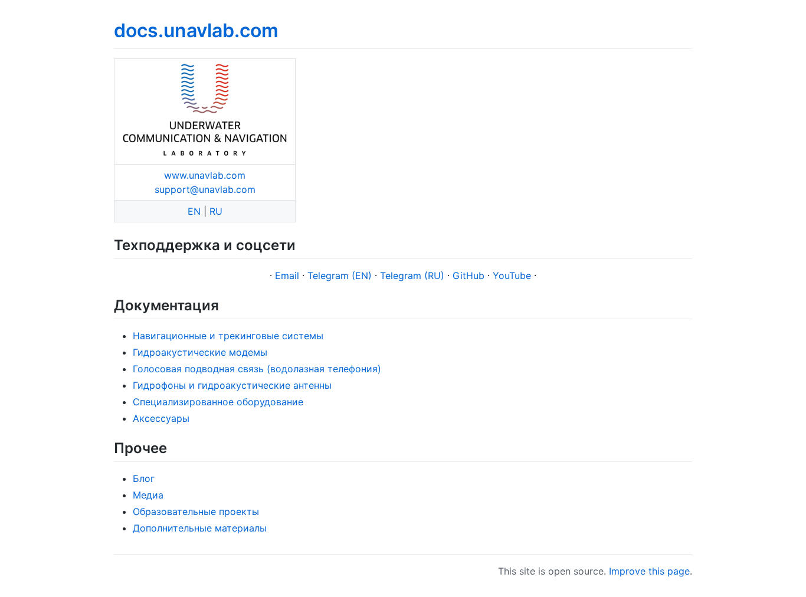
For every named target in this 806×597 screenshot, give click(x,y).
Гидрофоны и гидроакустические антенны (232, 385)
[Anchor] (303, 244)
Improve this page (649, 571)
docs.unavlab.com (196, 30)
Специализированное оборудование (218, 402)
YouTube (512, 275)
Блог (144, 478)
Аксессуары (161, 418)
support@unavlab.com (205, 189)
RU (215, 211)
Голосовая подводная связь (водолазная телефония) (257, 369)
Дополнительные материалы (200, 528)
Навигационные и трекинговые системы (228, 336)
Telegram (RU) (412, 275)
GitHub (468, 275)
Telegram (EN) (339, 275)
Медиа (148, 495)
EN (194, 211)
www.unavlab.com (204, 175)
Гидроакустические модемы (200, 352)
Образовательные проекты (196, 511)
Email (287, 275)
